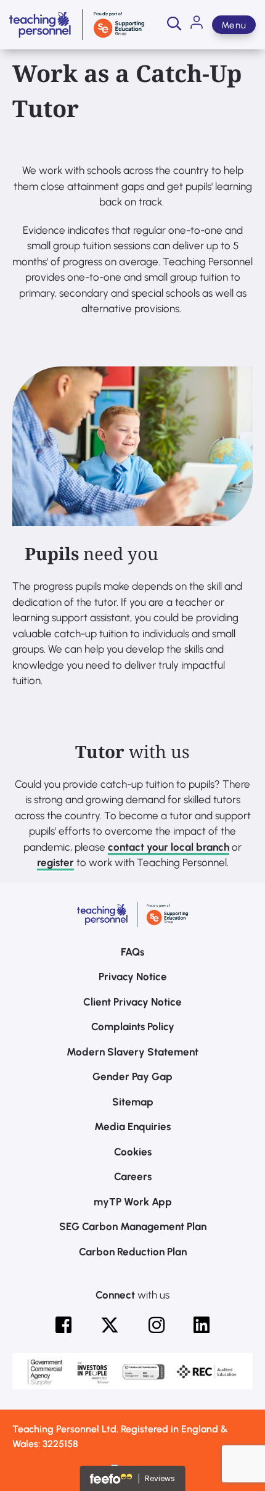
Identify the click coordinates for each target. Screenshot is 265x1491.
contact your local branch (168, 847)
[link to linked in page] (202, 1325)
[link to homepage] (76, 24)
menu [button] (234, 25)
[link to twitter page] (109, 1325)
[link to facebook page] (63, 1325)
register (55, 862)
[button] (174, 24)
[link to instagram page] (157, 1325)
